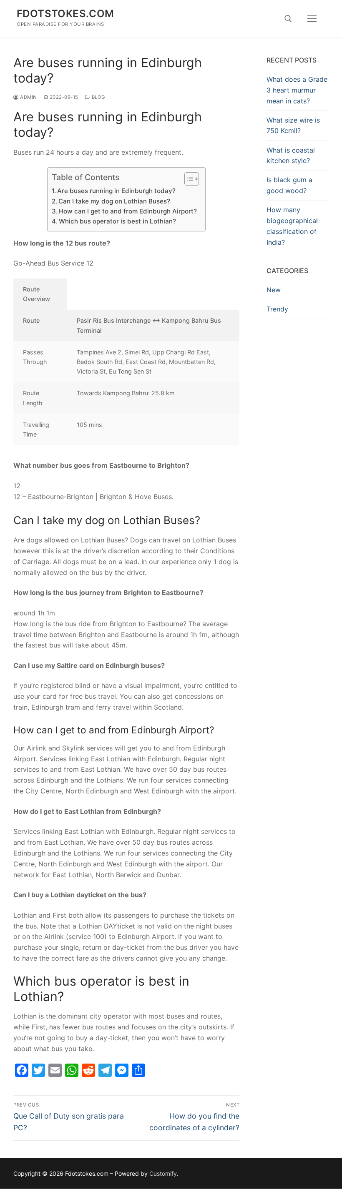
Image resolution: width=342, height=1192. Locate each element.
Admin (28, 97)
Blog (98, 97)
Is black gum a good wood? (289, 185)
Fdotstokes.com (65, 14)
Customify (163, 1173)
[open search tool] (288, 19)
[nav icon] (312, 19)
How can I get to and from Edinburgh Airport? (128, 211)
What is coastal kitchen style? (291, 155)
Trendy (277, 309)
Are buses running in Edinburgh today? (116, 191)
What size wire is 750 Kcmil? (293, 125)
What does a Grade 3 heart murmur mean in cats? (297, 90)
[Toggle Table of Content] (187, 179)
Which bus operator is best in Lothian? (117, 221)
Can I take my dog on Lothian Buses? (114, 201)
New (274, 290)
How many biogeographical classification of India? (292, 226)
